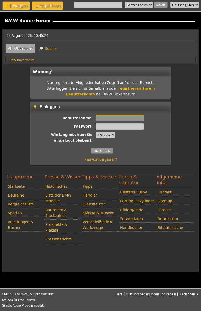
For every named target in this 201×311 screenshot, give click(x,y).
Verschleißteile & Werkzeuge (98, 224)
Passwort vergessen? (100, 159)
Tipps (87, 186)
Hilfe (119, 294)
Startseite (16, 186)
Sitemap (165, 200)
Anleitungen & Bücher (21, 224)
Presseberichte (58, 238)
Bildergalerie (131, 209)
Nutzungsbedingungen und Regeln (151, 294)
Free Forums (26, 299)
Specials (15, 212)
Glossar (164, 209)
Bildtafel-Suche (133, 191)
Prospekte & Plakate (56, 227)
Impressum (168, 218)
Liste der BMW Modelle (58, 197)
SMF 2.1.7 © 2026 (15, 294)
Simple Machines (42, 294)
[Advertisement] (100, 253)
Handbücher (131, 227)
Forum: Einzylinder (137, 200)
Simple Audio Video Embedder (24, 305)
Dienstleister (94, 203)
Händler (90, 195)
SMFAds (7, 299)
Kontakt (164, 191)
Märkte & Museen (98, 212)
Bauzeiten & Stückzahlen (56, 212)
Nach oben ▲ (189, 294)
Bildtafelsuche (170, 227)
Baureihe (16, 195)
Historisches (56, 186)
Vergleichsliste (21, 203)
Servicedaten (131, 218)
